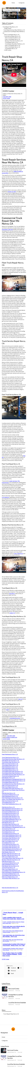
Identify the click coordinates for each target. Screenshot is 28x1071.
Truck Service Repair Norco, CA (12, 36)
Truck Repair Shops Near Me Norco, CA (12, 858)
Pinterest (13, 970)
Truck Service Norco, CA (8, 828)
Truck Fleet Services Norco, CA (10, 757)
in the (7, 709)
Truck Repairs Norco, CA (11, 42)
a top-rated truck (18, 553)
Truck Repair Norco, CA (11, 48)
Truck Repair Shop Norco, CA (10, 27)
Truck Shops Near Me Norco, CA (10, 762)
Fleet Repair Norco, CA (8, 822)
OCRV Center (7, 28)
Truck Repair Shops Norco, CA (10, 765)
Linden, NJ (12, 613)
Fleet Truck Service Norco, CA (12, 37)
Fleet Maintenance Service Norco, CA (12, 849)
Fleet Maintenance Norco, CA (10, 754)
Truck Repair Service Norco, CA (10, 813)
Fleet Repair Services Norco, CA (10, 760)
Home (13, 2)
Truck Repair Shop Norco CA (11, 10)
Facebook (13, 967)
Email (12, 973)
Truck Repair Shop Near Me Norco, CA (15, 44)
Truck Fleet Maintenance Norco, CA (11, 804)
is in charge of (5, 497)
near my (20, 699)
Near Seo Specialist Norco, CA (10, 887)
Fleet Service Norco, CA (8, 807)
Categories (21, 2)
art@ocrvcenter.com (11, 737)
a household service (15, 718)
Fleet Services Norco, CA (8, 793)
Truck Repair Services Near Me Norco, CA (14, 30)
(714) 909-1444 (7, 96)
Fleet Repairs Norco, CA (8, 777)
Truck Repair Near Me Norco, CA (11, 818)
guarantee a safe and (7, 229)
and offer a (12, 593)
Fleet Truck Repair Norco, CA (11, 34)
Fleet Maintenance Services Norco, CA (12, 797)
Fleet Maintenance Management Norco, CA (13, 779)
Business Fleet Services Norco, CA (14, 40)
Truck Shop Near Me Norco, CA (10, 824)
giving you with (12, 191)
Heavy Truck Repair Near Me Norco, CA (12, 799)
